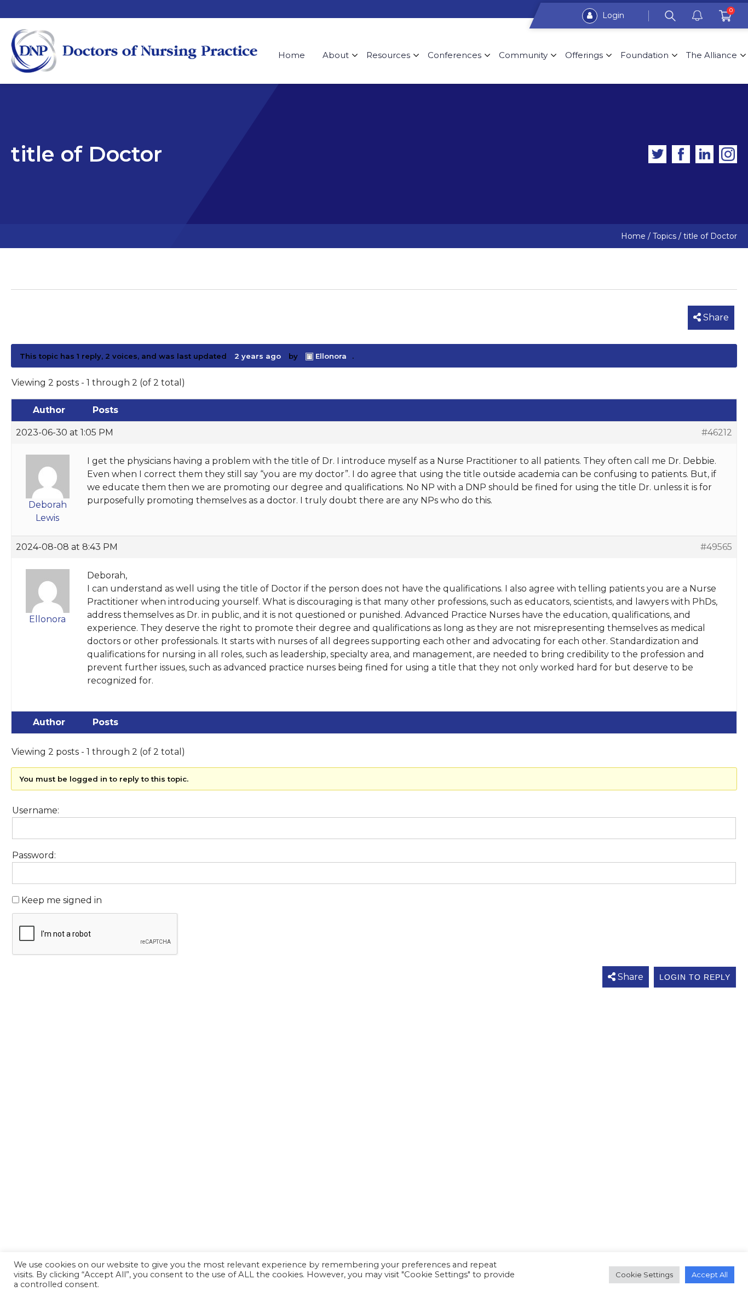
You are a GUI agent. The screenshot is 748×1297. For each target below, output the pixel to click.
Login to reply (694, 977)
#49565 (716, 547)
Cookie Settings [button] (644, 1274)
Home (291, 55)
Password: (34, 855)
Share (715, 317)
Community (523, 55)
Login (612, 15)
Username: (35, 810)
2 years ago (257, 356)
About (336, 55)
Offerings (584, 55)
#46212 (716, 432)
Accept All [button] (710, 1274)
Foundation (644, 55)
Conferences (454, 55)
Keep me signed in (61, 900)
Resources (388, 55)
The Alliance (711, 55)
